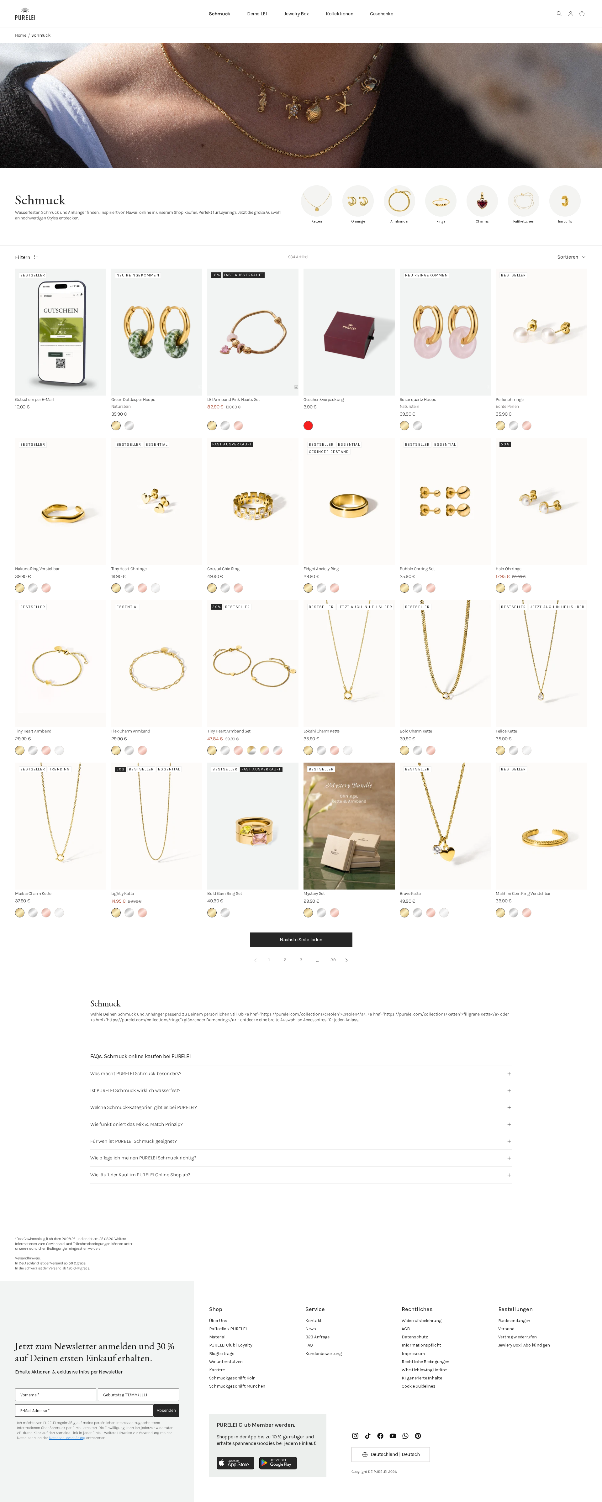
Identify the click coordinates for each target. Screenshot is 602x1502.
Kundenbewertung (323, 1353)
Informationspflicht (421, 1345)
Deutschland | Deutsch (395, 1454)
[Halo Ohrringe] (541, 501)
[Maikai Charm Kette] (60, 826)
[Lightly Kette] (157, 826)
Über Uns (218, 1320)
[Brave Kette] (445, 826)
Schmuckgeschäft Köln (232, 1378)
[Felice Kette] (541, 663)
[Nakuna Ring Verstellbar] (60, 501)
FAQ (309, 1345)
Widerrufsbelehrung (421, 1320)
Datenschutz (415, 1337)
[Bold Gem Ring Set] (252, 826)
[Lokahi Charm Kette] (349, 663)
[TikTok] (368, 1436)
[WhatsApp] (405, 1436)
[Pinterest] (418, 1436)
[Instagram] (355, 1436)
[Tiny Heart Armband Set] (252, 663)
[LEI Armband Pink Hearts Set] (252, 332)
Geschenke (381, 14)
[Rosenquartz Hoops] (445, 332)
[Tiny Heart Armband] (60, 663)
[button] (559, 14)
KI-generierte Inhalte (422, 1378)
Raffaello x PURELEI (228, 1328)
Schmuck (219, 14)
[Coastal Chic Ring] (252, 501)
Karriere (217, 1370)
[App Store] (235, 1463)
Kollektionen (339, 14)
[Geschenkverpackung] (349, 332)
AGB (405, 1328)
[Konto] (571, 14)
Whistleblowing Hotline (424, 1370)
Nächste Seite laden (301, 940)
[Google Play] (278, 1463)
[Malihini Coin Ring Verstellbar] (541, 826)
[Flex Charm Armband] (157, 663)
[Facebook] (380, 1436)
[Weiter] (346, 960)
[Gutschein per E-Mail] (60, 332)
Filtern (22, 257)
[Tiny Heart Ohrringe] (157, 501)
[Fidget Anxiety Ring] (349, 501)
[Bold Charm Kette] (445, 663)
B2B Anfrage (317, 1337)
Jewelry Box (296, 14)
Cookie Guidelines (418, 1386)
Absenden (166, 1410)
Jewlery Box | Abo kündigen (524, 1345)
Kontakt (313, 1320)
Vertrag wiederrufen (517, 1337)
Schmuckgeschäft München (237, 1386)
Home (20, 35)
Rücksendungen (514, 1320)
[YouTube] (393, 1436)
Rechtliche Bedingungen (425, 1361)
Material (217, 1337)
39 (333, 960)
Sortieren (567, 257)
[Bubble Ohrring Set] (445, 501)
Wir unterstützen (226, 1361)
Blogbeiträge (221, 1353)
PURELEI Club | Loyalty (230, 1345)
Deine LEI (257, 14)
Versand (506, 1328)
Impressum (413, 1353)
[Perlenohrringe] (541, 332)
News (310, 1328)
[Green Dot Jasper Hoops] (157, 332)
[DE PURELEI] (25, 14)
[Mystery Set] (349, 826)
